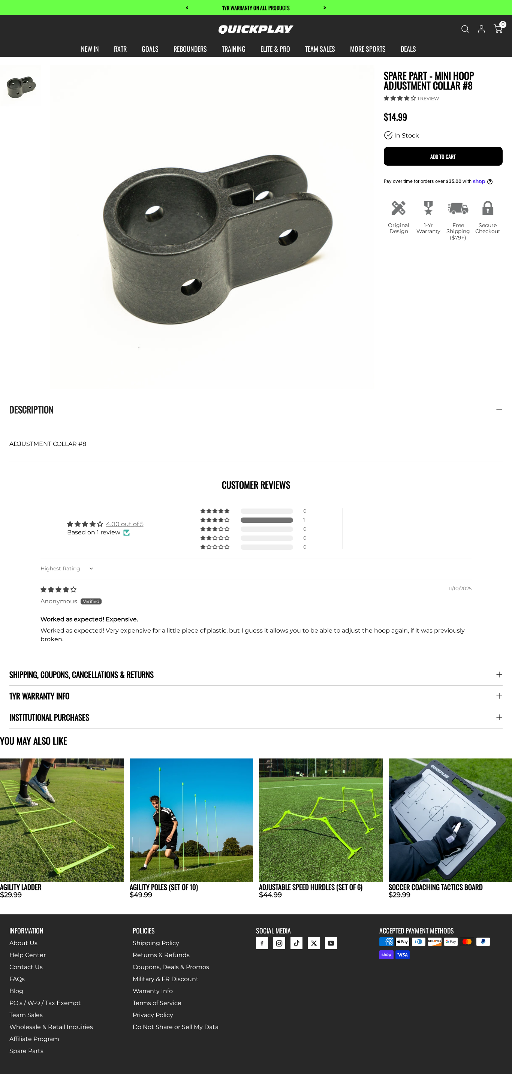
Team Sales (26, 1015)
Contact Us (26, 967)
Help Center (27, 955)
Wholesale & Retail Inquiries (51, 1027)
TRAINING (234, 49)
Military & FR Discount (166, 979)
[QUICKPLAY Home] (256, 32)
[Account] (481, 31)
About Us (23, 943)
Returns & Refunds (161, 955)
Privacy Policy (153, 1015)
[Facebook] (262, 945)
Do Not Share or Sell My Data (176, 1027)
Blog (16, 991)
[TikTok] (296, 945)
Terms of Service (157, 1003)
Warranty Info (153, 991)
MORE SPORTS (368, 49)
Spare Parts (26, 1051)
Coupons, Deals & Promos (171, 967)
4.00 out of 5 (125, 524)
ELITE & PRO (275, 49)
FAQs (17, 979)
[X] (314, 945)
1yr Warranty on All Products (256, 8)
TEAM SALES (320, 49)
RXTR (120, 49)
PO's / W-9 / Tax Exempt (45, 1003)
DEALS (408, 49)
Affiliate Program (34, 1039)
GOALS (150, 49)
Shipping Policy (156, 943)
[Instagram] (279, 945)
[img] (58, 589)
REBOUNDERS (190, 49)
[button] (401, 98)
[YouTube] (331, 945)
